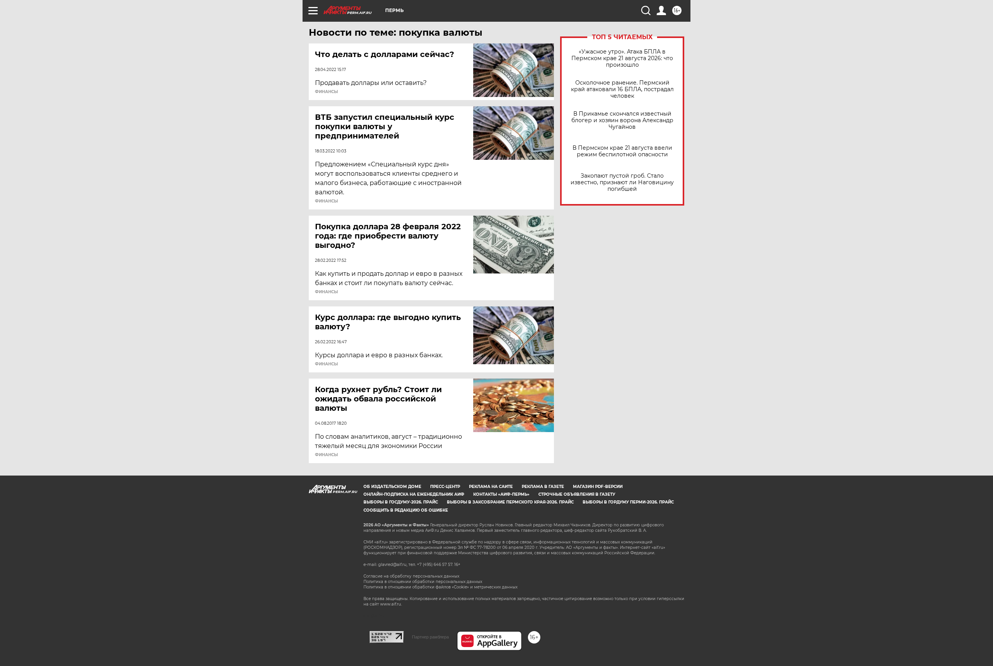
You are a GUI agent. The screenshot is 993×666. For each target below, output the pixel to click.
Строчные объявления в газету (576, 494)
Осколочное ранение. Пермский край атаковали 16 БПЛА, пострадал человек (622, 89)
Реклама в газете (543, 486)
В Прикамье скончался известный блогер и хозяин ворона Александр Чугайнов (622, 120)
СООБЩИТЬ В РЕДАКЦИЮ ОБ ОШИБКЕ (405, 510)
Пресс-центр (445, 486)
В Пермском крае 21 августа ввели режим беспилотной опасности (622, 151)
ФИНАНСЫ (326, 92)
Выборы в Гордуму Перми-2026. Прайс (628, 502)
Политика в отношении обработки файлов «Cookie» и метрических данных (440, 587)
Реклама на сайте (491, 486)
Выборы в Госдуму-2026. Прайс (400, 502)
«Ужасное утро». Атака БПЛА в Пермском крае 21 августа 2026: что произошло (622, 58)
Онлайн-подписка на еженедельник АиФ (413, 494)
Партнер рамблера (430, 637)
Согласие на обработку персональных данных (411, 576)
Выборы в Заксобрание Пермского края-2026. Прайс (510, 502)
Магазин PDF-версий (598, 486)
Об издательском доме (392, 486)
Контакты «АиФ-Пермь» (501, 494)
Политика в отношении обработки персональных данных (422, 581)
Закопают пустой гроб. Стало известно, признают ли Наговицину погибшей (622, 182)
